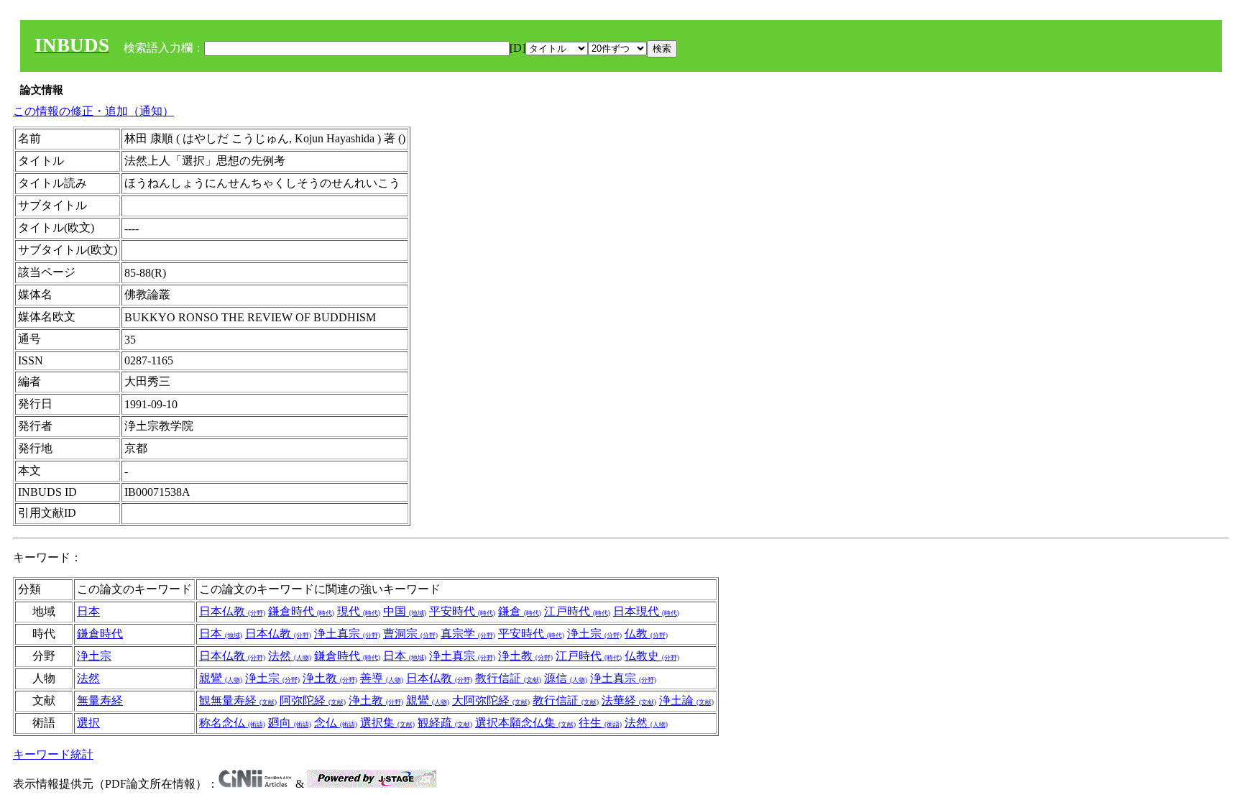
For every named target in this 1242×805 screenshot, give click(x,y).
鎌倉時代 (301, 611)
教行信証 (508, 678)
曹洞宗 (410, 633)
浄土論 (686, 700)
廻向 (289, 723)
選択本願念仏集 (525, 723)
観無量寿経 (238, 700)
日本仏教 (232, 611)
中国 (404, 611)
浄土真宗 (347, 633)
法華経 (629, 700)
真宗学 (468, 633)
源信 (565, 678)
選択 (88, 723)
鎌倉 (519, 611)
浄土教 (525, 656)
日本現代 (646, 611)
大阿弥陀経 (491, 700)
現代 (358, 611)
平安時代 (462, 611)
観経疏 (445, 723)
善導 (381, 678)
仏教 (646, 633)
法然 (289, 656)
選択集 (387, 723)
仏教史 (652, 656)
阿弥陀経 (313, 700)
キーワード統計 (53, 754)
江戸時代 (577, 611)
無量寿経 (100, 700)
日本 (88, 611)
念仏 (335, 723)
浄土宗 (594, 633)
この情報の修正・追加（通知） (93, 111)
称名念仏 (232, 723)
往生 (600, 723)
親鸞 (220, 678)
